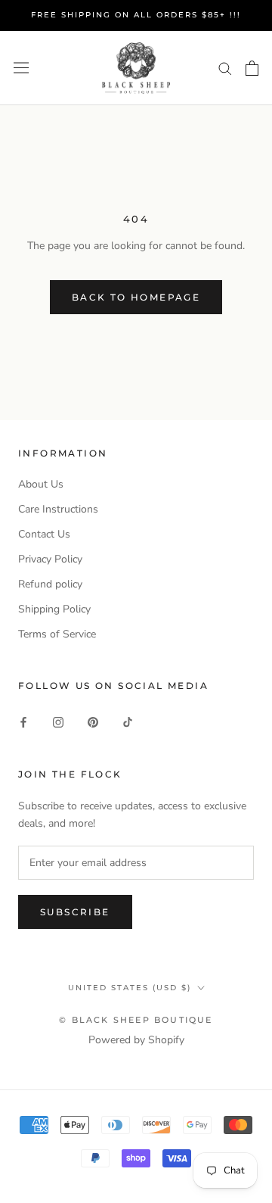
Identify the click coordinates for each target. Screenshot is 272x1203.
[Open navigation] (21, 67)
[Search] (225, 67)
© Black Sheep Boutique (135, 1019)
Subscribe (75, 912)
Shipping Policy (54, 609)
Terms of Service (57, 634)
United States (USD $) (129, 988)
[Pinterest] (93, 722)
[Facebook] (23, 722)
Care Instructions (58, 509)
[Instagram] (58, 722)
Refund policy (50, 584)
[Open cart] (252, 68)
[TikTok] (127, 722)
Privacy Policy (50, 559)
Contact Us (44, 534)
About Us (40, 484)
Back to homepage (136, 297)
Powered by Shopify (136, 1040)
